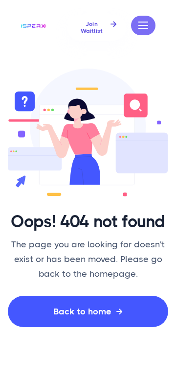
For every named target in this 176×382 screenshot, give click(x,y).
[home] (34, 25)
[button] (143, 25)
